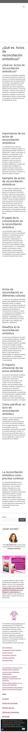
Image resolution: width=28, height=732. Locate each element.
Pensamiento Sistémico (9, 655)
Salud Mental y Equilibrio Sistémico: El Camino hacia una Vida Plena (11, 678)
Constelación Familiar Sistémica (11, 650)
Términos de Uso (8, 708)
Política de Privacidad (9, 703)
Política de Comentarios (10, 712)
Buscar (4, 517)
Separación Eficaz (7, 660)
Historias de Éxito (7, 653)
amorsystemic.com (17, 623)
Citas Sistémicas (7, 647)
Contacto (5, 699)
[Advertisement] (14, 27)
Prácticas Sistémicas (8, 658)
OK (23, 728)
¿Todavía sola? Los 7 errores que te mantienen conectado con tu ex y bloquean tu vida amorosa (13, 590)
